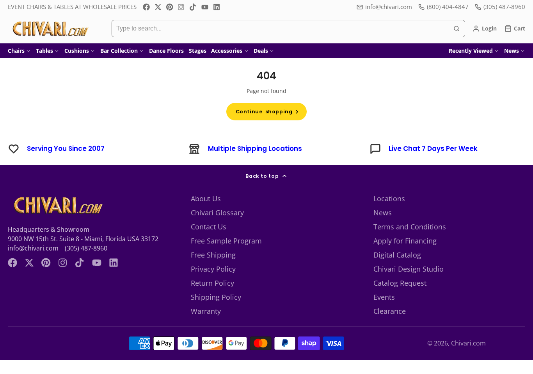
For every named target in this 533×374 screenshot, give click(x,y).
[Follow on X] (158, 7)
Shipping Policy (216, 297)
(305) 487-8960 (86, 248)
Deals (261, 50)
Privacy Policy (213, 269)
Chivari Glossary (217, 212)
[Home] (50, 28)
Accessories (226, 50)
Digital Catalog (397, 254)
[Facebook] (146, 7)
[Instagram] (181, 7)
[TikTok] (193, 7)
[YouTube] (204, 7)
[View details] (57, 205)
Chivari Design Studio (408, 269)
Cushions (76, 50)
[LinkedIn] (216, 7)
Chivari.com (468, 343)
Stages (197, 50)
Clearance (389, 311)
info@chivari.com (388, 7)
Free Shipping (213, 254)
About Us (206, 198)
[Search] (456, 28)
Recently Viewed (471, 50)
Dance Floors (166, 50)
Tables (44, 50)
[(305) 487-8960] (500, 6)
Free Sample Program (226, 240)
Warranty (206, 311)
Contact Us (208, 226)
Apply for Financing (405, 240)
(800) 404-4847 (448, 7)
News (511, 50)
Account (485, 28)
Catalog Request (399, 283)
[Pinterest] (169, 7)
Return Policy (212, 283)
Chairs (16, 50)
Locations (389, 198)
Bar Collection (119, 50)
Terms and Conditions (409, 226)
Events (384, 297)
